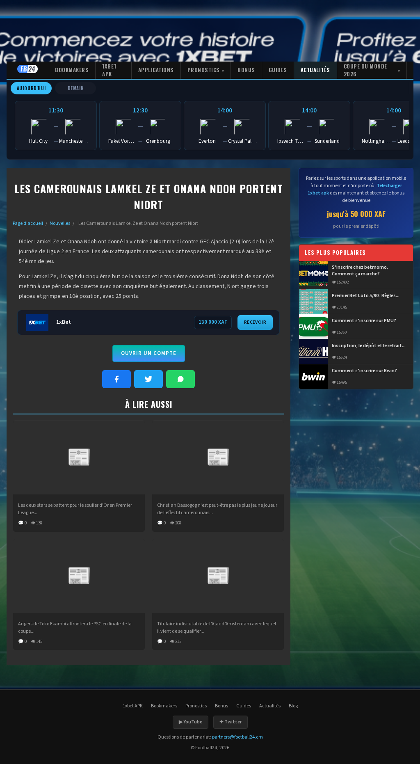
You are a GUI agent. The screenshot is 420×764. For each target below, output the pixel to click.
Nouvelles (60, 223)
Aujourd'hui (31, 88)
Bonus (246, 70)
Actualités (315, 70)
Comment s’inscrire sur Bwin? (364, 371)
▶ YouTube (190, 721)
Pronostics (203, 70)
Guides (278, 70)
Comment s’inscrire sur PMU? (364, 321)
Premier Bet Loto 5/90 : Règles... (365, 296)
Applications (156, 70)
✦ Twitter (230, 721)
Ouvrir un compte (148, 353)
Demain (76, 88)
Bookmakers (72, 70)
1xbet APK (109, 70)
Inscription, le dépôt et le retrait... (369, 346)
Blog (293, 705)
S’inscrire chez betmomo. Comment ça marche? (360, 271)
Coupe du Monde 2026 (365, 70)
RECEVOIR (255, 322)
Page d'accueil (28, 223)
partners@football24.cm (237, 737)
